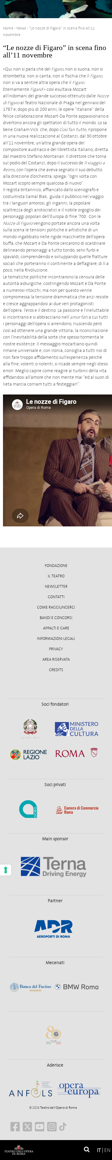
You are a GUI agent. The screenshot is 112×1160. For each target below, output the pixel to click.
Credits (56, 670)
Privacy (56, 649)
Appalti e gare (56, 628)
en (107, 1150)
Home (8, 28)
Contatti (56, 597)
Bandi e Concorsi (56, 618)
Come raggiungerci (56, 607)
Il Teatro (56, 576)
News (21, 28)
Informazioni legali (56, 638)
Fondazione (56, 565)
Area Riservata (56, 659)
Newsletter (56, 586)
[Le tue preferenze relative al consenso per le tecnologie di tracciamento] (5, 870)
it (99, 1150)
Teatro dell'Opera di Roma (58, 1108)
